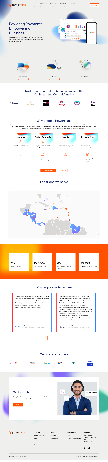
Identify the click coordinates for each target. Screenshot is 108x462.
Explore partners (83, 79)
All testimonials (54, 338)
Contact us (18, 404)
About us (63, 170)
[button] (98, 103)
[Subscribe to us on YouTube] (89, 448)
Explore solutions (22, 79)
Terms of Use (13, 456)
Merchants (55, 7)
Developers (63, 3)
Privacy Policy (22, 456)
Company (42, 3)
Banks (66, 7)
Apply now (94, 5)
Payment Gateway (40, 7)
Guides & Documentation (74, 438)
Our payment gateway (48, 170)
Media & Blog (53, 3)
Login (68, 435)
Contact (73, 3)
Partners (76, 7)
